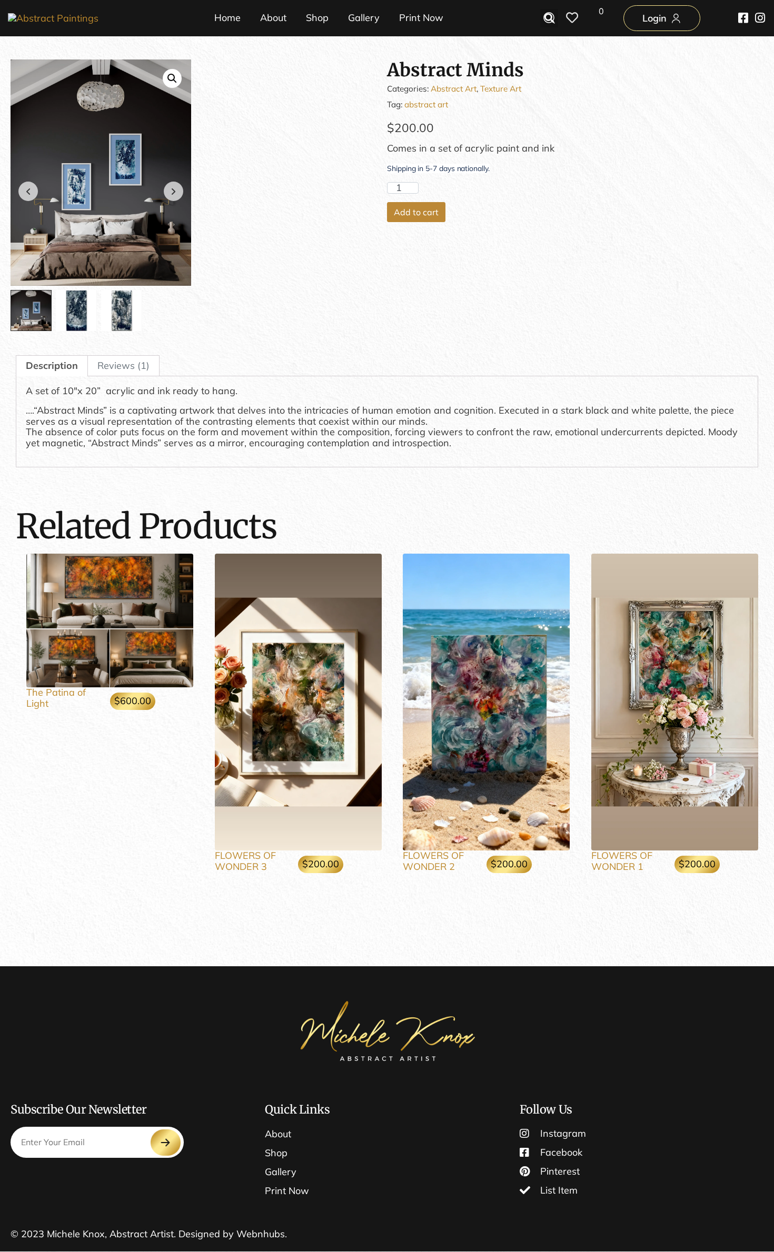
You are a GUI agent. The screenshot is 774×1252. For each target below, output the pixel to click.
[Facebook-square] (743, 18)
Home (227, 18)
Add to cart (416, 212)
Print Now (421, 18)
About (273, 18)
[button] (172, 78)
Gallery (364, 18)
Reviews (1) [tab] (123, 365)
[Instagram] (760, 18)
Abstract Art (454, 89)
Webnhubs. (261, 1234)
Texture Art (500, 89)
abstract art (426, 104)
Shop (317, 18)
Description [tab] (52, 365)
